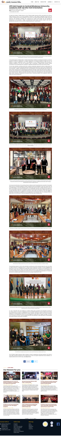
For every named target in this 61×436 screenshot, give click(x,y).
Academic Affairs (17, 428)
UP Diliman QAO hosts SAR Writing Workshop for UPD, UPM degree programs (10, 405)
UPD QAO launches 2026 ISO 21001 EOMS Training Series (29, 382)
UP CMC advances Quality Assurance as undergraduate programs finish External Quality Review (49, 382)
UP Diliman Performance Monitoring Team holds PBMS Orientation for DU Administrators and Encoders (49, 405)
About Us (37, 2)
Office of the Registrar (18, 427)
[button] (27, 361)
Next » (35, 418)
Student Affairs (16, 432)
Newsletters (43, 2)
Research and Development (19, 431)
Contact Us (57, 2)
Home (32, 2)
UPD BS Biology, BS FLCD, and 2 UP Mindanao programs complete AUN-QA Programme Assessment (11, 382)
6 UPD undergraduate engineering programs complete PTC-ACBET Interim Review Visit (29, 405)
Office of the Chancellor (18, 426)
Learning (50, 2)
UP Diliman (16, 425)
